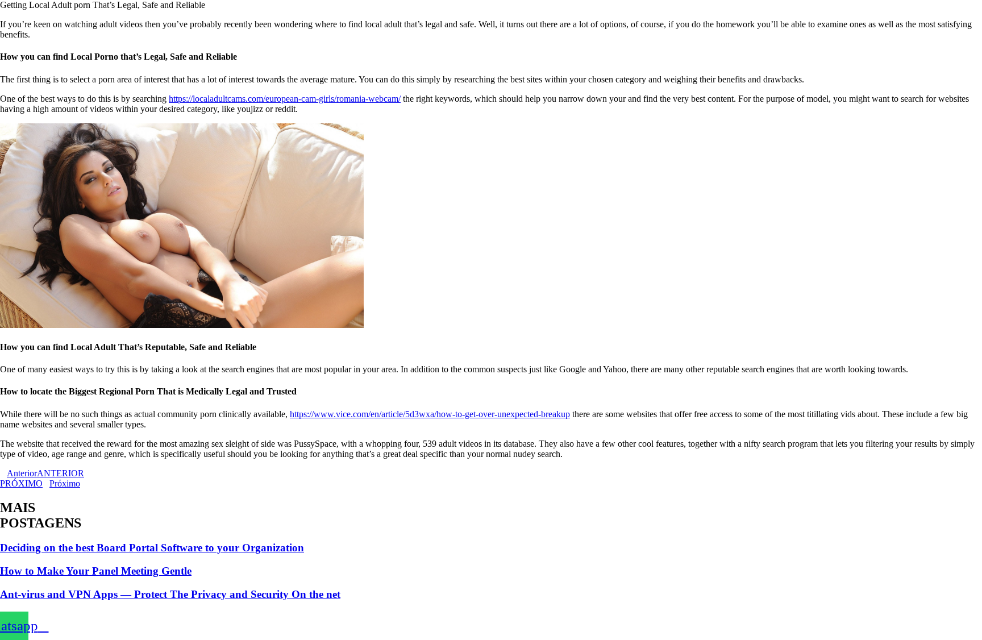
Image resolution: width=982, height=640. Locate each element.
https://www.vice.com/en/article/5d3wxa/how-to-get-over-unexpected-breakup (430, 414)
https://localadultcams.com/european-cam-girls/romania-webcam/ (285, 98)
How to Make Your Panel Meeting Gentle (96, 571)
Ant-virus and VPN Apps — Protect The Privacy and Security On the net (170, 594)
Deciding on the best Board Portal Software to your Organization (152, 548)
